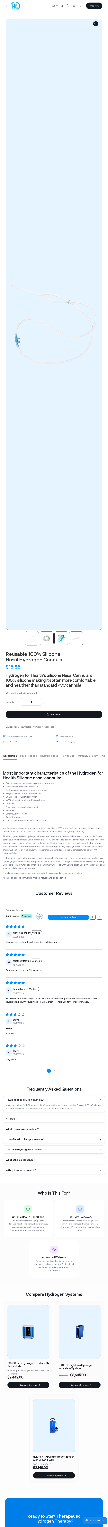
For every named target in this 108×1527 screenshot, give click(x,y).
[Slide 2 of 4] (46, 638)
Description (10, 755)
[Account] (74, 6)
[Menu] (7, 6)
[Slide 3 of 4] (61, 638)
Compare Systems (28, 1385)
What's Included (49, 755)
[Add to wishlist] (95, 23)
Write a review (68, 917)
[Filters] (93, 917)
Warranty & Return (88, 755)
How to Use (68, 755)
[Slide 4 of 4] (76, 638)
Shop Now (94, 6)
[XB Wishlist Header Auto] (80, 6)
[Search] (62, 6)
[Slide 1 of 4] (32, 638)
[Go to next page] (64, 1071)
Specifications (28, 755)
